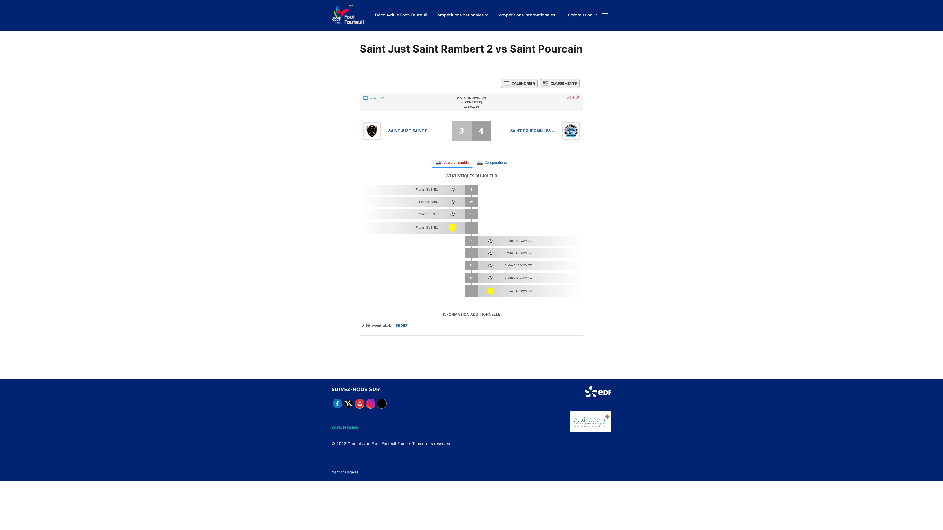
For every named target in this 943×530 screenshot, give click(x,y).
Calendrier (523, 83)
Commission (580, 15)
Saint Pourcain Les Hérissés (532, 130)
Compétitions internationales (525, 15)
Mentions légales (345, 472)
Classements (564, 83)
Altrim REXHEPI (397, 325)
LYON (570, 97)
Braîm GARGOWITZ (518, 241)
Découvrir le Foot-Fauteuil (401, 15)
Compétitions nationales (459, 15)
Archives (345, 427)
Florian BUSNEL (427, 189)
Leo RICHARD (428, 202)
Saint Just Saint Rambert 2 (410, 130)
